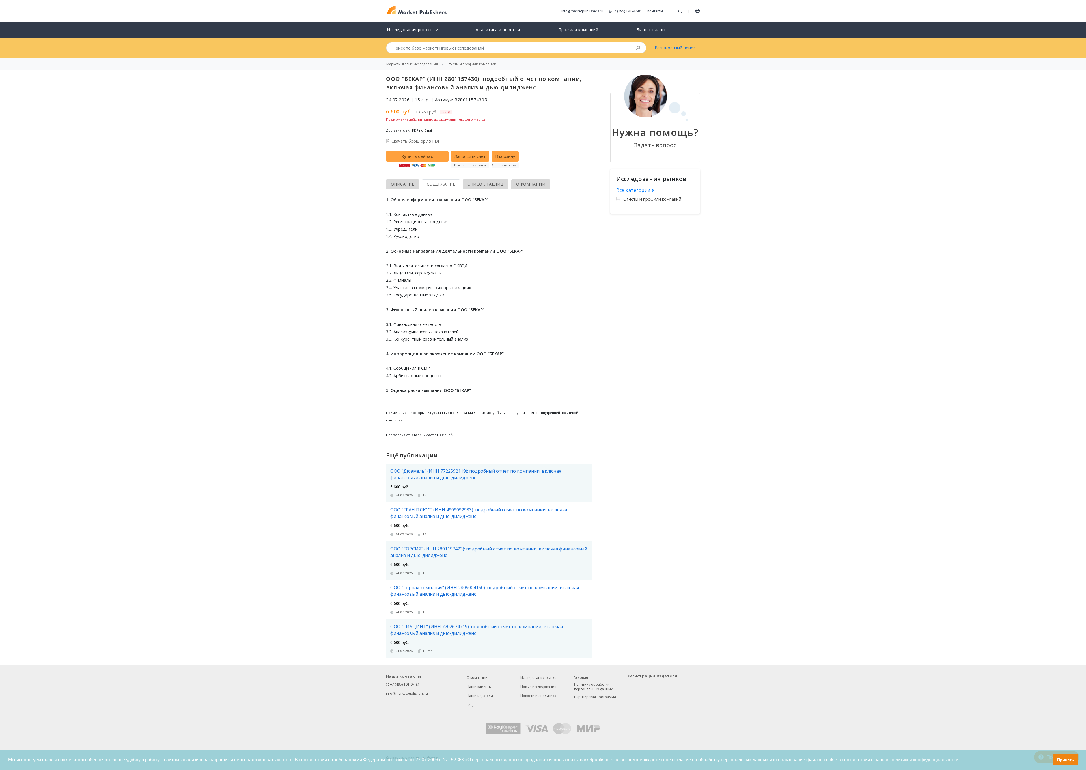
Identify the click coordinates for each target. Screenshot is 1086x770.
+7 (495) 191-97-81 (627, 11)
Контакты (655, 11)
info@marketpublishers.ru (582, 11)
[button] (1047, 760)
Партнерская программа (595, 696)
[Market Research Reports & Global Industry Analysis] (417, 10)
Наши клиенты (479, 686)
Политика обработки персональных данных (593, 686)
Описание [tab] (402, 184)
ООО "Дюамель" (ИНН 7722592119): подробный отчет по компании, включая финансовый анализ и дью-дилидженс (475, 474)
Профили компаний (578, 29)
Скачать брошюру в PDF (415, 141)
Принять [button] (1065, 760)
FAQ (679, 11)
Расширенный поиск (675, 47)
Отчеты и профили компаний (652, 199)
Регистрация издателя (652, 676)
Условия (581, 677)
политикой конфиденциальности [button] (924, 759)
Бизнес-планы (651, 29)
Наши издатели (480, 695)
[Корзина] (697, 10)
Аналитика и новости (498, 29)
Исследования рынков (539, 677)
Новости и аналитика (538, 695)
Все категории (634, 190)
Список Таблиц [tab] (485, 184)
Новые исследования (538, 686)
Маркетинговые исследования (412, 64)
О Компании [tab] (531, 184)
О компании (477, 677)
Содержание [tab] (441, 184)
